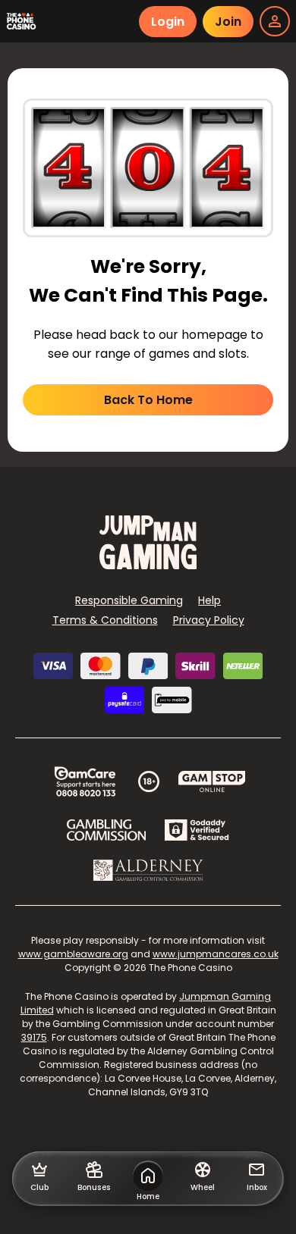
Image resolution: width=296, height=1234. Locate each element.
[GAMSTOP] (212, 781)
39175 (34, 1037)
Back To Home (148, 400)
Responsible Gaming (129, 600)
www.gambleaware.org (73, 953)
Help (209, 600)
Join (228, 21)
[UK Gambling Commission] (106, 830)
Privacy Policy (208, 620)
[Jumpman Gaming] (148, 565)
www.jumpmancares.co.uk (216, 953)
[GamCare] (85, 781)
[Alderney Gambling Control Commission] (148, 870)
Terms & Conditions (105, 620)
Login (167, 21)
